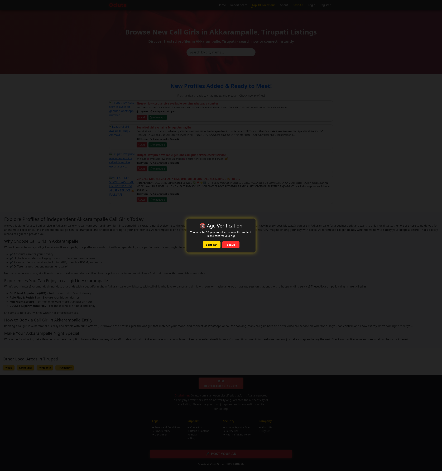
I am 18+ (211, 245)
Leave (231, 245)
